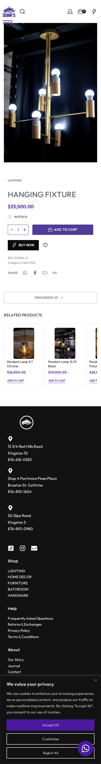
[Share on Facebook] (35, 272)
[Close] (95, 680)
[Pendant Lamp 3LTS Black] (65, 343)
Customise (50, 739)
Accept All (50, 725)
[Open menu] (8, 22)
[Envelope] (34, 548)
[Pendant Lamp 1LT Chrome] (23, 343)
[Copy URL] (54, 272)
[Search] (22, 11)
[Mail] (44, 272)
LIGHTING (14, 180)
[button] (50, 297)
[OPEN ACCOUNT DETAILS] (70, 11)
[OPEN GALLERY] (50, 92)
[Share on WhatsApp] (25, 272)
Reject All (50, 753)
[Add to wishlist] (45, 245)
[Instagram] (22, 548)
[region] (50, 720)
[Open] (94, 11)
